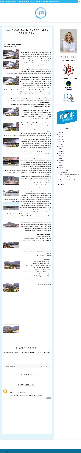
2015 (60, 158)
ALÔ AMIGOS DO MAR (34, 2)
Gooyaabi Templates (24, 451)
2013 (60, 163)
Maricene (12, 390)
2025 (60, 134)
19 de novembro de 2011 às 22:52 (17, 392)
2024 (60, 137)
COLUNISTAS (54, 2)
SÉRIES (45, 2)
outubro (62, 184)
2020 (60, 146)
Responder (48, 397)
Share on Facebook (12, 352)
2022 (60, 141)
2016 (60, 156)
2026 (60, 132)
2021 (60, 144)
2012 (60, 165)
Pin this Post (44, 352)
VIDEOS (8, 2)
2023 (60, 139)
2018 (60, 151)
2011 (60, 167)
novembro (63, 172)
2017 (60, 153)
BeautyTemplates (8, 451)
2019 (60, 148)
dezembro (63, 170)
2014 (60, 160)
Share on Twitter (29, 352)
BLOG (2, 2)
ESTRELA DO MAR (18, 2)
